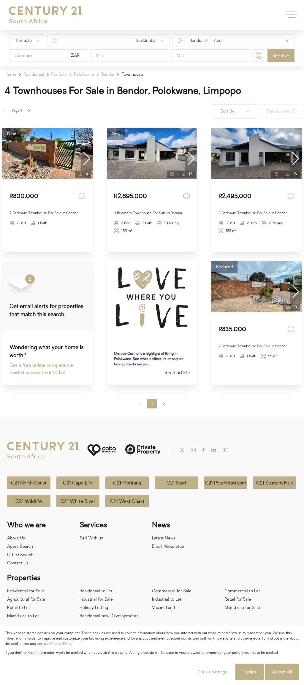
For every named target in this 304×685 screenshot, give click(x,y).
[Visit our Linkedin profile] (213, 450)
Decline (250, 672)
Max (181, 56)
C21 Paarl (176, 483)
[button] (206, 40)
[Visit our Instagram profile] (193, 450)
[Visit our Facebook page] (203, 450)
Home (10, 74)
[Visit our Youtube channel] (225, 450)
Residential (33, 74)
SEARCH (281, 56)
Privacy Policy (61, 643)
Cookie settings (212, 672)
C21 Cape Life (78, 483)
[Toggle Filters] (259, 55)
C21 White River (78, 501)
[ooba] (101, 450)
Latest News (163, 538)
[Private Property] (142, 450)
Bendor (108, 74)
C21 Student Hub (274, 483)
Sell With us (91, 538)
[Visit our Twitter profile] (182, 450)
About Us (16, 538)
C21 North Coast (29, 483)
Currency (23, 56)
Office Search (20, 555)
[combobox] (239, 41)
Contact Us (17, 563)
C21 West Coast (127, 501)
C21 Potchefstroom (225, 483)
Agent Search (20, 546)
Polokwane (84, 74)
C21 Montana (127, 483)
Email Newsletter (168, 546)
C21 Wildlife (28, 501)
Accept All (282, 672)
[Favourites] (82, 196)
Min (99, 56)
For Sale (59, 74)
